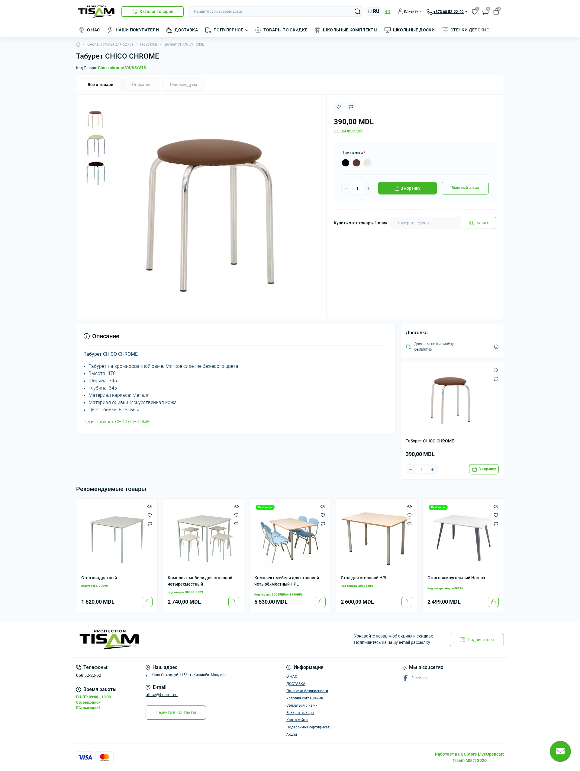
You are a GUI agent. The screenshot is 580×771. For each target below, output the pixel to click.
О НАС (93, 29)
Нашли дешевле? (348, 131)
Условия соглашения (304, 698)
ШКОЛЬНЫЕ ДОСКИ (414, 29)
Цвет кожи (353, 152)
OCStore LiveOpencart (482, 754)
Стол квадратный (99, 577)
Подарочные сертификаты (309, 727)
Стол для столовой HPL (364, 577)
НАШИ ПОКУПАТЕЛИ (137, 29)
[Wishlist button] (338, 106)
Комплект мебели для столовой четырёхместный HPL (286, 580)
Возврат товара (300, 713)
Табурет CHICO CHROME (123, 422)
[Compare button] (351, 106)
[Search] (358, 11)
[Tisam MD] (181, 639)
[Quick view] (149, 506)
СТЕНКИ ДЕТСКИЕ (469, 29)
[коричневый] (356, 163)
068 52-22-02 (88, 675)
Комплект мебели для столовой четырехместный (200, 580)
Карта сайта (297, 720)
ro (387, 11)
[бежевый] (367, 163)
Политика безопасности (307, 691)
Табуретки (148, 44)
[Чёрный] (345, 163)
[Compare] (149, 523)
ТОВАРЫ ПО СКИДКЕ (285, 29)
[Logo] (96, 11)
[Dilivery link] (496, 347)
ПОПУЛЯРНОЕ (228, 29)
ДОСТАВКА (186, 29)
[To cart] (147, 602)
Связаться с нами (301, 705)
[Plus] (368, 188)
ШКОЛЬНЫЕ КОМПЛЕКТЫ (350, 29)
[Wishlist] (149, 514)
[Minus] (346, 188)
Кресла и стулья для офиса (110, 44)
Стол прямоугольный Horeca (456, 577)
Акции (291, 734)
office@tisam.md (162, 694)
